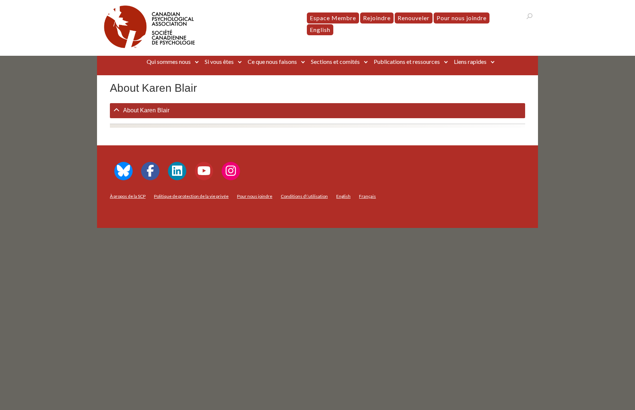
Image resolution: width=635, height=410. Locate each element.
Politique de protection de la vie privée (191, 196)
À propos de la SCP (128, 196)
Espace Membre (333, 17)
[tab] (317, 110)
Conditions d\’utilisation (304, 196)
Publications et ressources (407, 61)
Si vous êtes (219, 61)
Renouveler (414, 17)
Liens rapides (470, 61)
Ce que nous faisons (272, 61)
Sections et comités (335, 61)
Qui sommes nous (169, 61)
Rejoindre (377, 17)
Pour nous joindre (462, 17)
